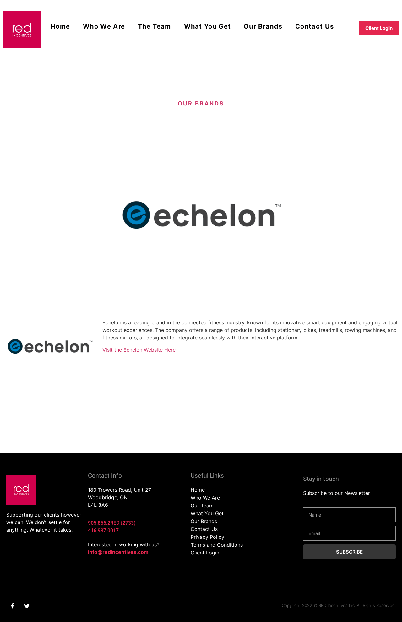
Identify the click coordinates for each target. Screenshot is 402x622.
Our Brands (263, 26)
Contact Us (314, 26)
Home (60, 26)
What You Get (207, 26)
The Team (154, 26)
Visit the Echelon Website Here (139, 350)
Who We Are (104, 26)
